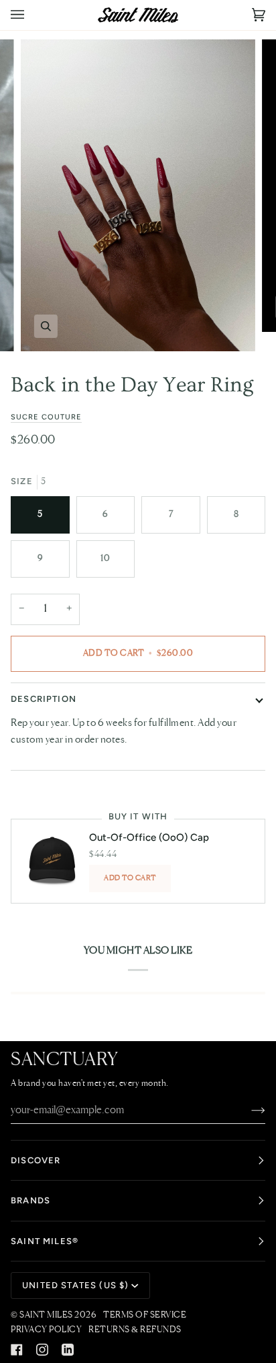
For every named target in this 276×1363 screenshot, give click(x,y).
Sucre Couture (46, 417)
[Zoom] (46, 326)
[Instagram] (42, 1350)
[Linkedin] (68, 1350)
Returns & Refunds (135, 1330)
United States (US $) (75, 1285)
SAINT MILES (46, 1315)
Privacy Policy (46, 1330)
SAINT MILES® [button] (44, 1241)
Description (43, 699)
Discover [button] (35, 1160)
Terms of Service (144, 1315)
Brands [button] (30, 1200)
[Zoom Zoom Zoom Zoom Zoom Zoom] (138, 195)
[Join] (247, 1110)
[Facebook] (17, 1350)
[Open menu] (31, 15)
